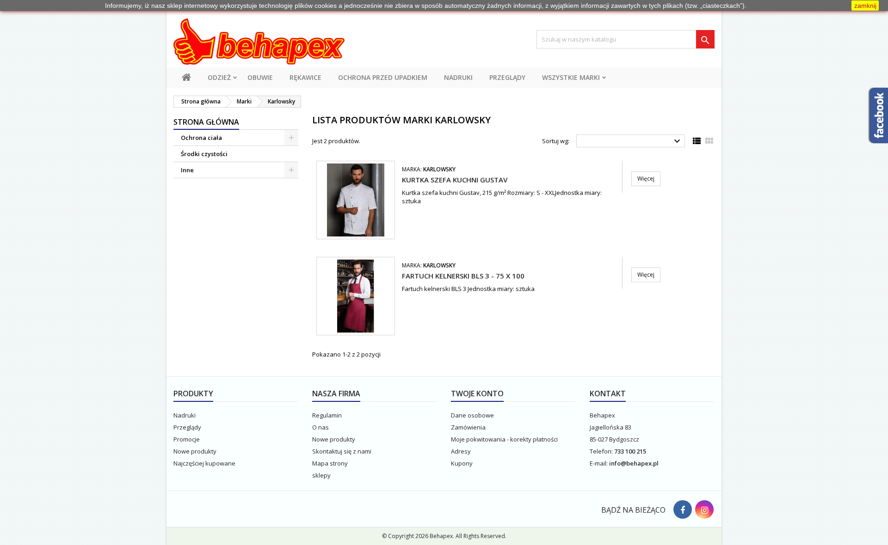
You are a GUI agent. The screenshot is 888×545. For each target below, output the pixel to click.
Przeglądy (507, 77)
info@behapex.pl (634, 463)
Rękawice (305, 77)
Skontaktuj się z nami (341, 451)
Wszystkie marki (571, 77)
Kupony (462, 463)
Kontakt (608, 393)
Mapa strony (330, 463)
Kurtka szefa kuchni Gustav (454, 179)
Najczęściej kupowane (204, 463)
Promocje (186, 439)
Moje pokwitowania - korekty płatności (504, 439)
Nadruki (458, 77)
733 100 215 (630, 451)
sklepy (321, 475)
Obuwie (260, 77)
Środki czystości (204, 154)
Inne (187, 170)
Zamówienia (468, 427)
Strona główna (206, 122)
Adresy (461, 451)
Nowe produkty (194, 451)
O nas (320, 427)
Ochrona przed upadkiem (382, 77)
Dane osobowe (472, 415)
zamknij (865, 5)
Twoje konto (477, 393)
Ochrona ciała (201, 137)
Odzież (219, 77)
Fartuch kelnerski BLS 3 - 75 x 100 (463, 275)
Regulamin (327, 415)
